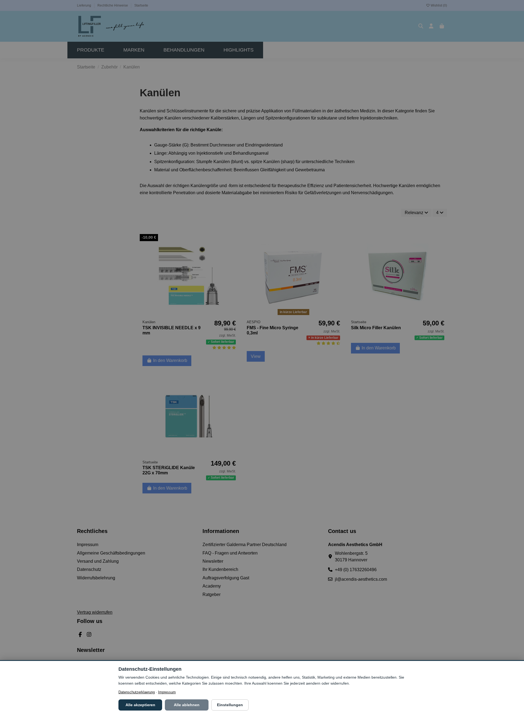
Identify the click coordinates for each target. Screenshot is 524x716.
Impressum (167, 692)
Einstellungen (230, 705)
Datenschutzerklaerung (136, 692)
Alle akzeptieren (140, 705)
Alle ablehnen (187, 705)
